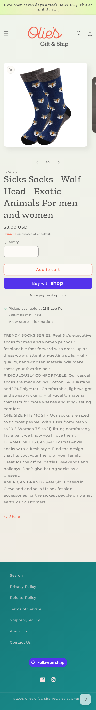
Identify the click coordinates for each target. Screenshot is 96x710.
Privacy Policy (23, 586)
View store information (31, 321)
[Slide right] (58, 162)
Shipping (10, 234)
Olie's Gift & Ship (38, 698)
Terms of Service (26, 609)
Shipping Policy (25, 620)
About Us (18, 631)
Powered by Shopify (67, 698)
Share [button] (14, 516)
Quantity (11, 242)
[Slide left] (37, 162)
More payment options (48, 295)
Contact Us (20, 642)
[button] (6, 33)
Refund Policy (23, 597)
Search (16, 575)
